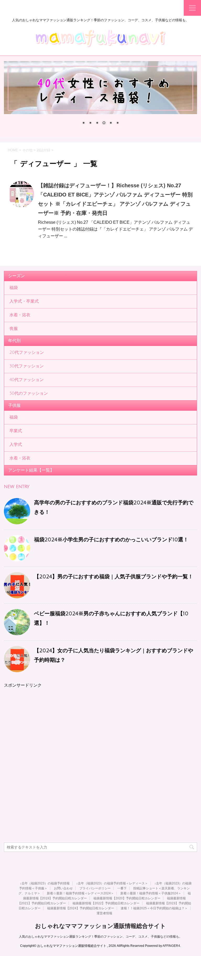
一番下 (122, 888)
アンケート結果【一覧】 (31, 470)
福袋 (13, 287)
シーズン (16, 276)
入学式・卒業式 (24, 301)
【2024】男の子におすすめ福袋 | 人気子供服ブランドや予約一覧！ (113, 577)
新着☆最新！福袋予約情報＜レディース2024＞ (80, 893)
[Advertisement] (100, 725)
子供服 (14, 405)
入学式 (15, 444)
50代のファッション (28, 393)
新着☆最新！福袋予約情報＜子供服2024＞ (150, 893)
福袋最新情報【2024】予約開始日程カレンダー (80, 908)
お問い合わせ (63, 888)
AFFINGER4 (171, 946)
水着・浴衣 (19, 315)
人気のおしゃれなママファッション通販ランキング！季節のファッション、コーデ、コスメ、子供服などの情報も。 (100, 936)
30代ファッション (26, 366)
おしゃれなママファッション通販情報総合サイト (100, 926)
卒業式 (15, 431)
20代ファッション (26, 352)
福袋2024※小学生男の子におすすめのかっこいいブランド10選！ (111, 540)
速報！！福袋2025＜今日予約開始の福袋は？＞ (154, 908)
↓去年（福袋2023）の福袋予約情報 (45, 883)
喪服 (13, 328)
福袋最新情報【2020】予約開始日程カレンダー (126, 898)
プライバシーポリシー (95, 888)
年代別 (14, 340)
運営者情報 (104, 913)
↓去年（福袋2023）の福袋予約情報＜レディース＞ (112, 883)
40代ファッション (26, 379)
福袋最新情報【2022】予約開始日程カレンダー (105, 903)
